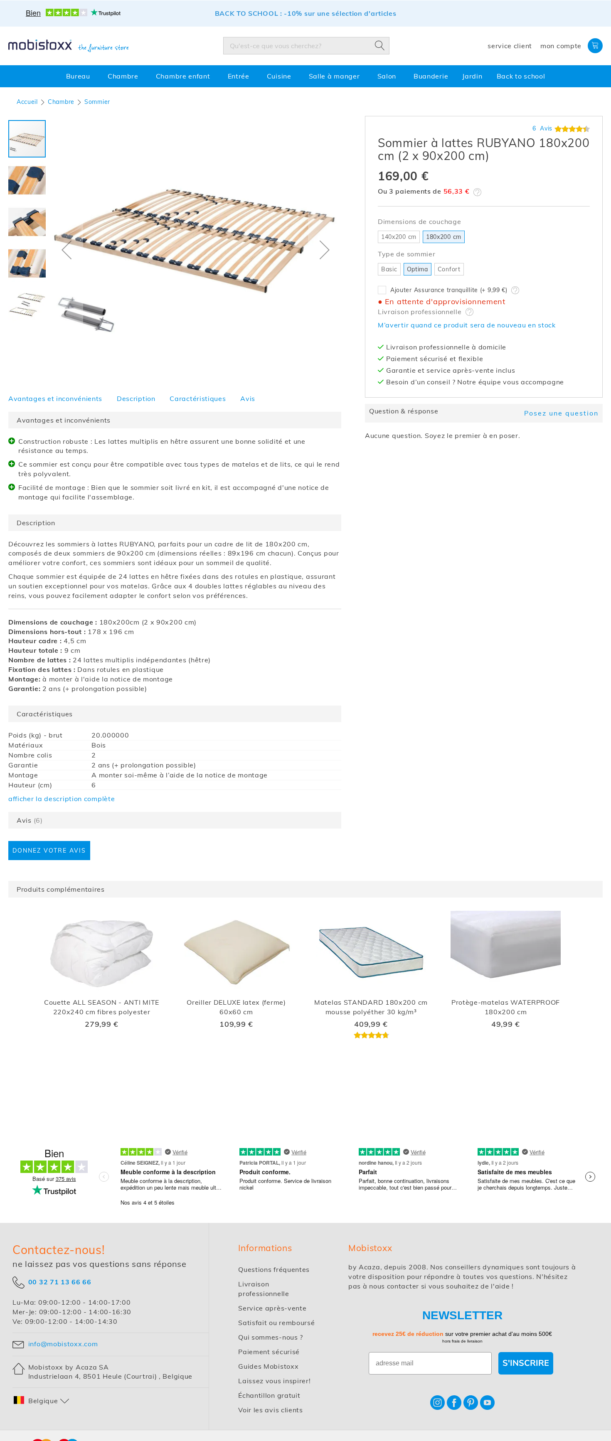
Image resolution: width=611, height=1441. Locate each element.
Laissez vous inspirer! (274, 1381)
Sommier (97, 102)
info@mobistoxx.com (63, 1344)
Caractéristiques (198, 398)
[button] (66, 250)
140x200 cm (398, 237)
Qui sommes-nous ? (270, 1337)
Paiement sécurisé (269, 1352)
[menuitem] (80, 76)
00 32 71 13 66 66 (59, 1281)
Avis (247, 398)
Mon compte (560, 46)
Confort (449, 269)
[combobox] (306, 45)
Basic (389, 269)
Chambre (61, 102)
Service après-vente (272, 1308)
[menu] (305, 76)
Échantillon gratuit (269, 1395)
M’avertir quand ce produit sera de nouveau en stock (467, 325)
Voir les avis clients (270, 1410)
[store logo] (68, 45)
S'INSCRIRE (526, 1363)
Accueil (27, 102)
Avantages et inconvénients (55, 398)
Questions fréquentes (274, 1269)
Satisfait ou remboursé (276, 1322)
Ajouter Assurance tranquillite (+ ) (449, 290)
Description (136, 398)
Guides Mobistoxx (268, 1366)
